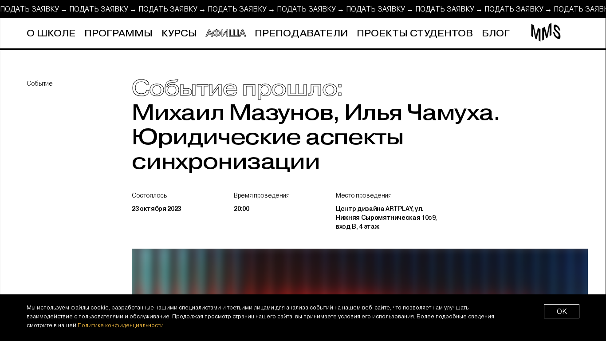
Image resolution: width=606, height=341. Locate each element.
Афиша (226, 33)
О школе (51, 33)
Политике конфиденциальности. (121, 325)
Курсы (179, 33)
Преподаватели (301, 33)
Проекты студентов (415, 33)
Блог (496, 33)
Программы (118, 33)
